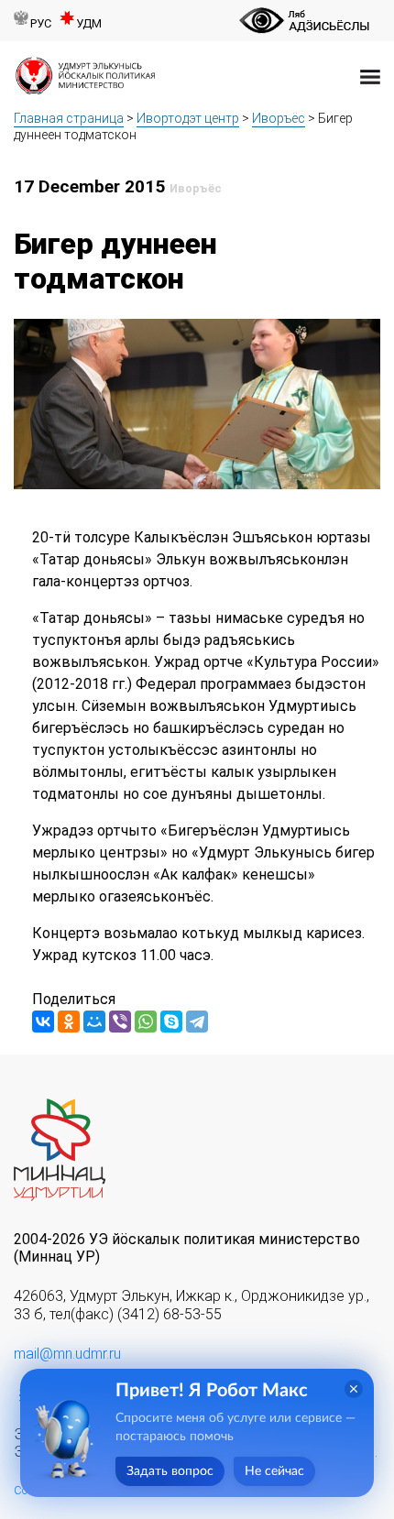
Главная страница (69, 118)
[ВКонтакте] (43, 1022)
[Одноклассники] (69, 1022)
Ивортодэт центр (188, 118)
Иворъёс (278, 118)
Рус (40, 23)
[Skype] (171, 1022)
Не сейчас (274, 1471)
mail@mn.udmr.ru (67, 1353)
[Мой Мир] (94, 1022)
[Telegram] (197, 1022)
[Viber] (120, 1022)
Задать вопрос (169, 1471)
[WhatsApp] (146, 1022)
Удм (89, 23)
